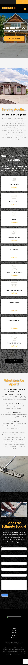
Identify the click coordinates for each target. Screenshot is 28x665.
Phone (3, 567)
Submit (4, 595)
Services (14, 633)
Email (3, 561)
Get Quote (22, 2)
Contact (14, 637)
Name (3, 546)
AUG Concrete (9, 642)
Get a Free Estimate (14, 39)
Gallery (14, 635)
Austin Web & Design (16, 644)
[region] (14, 35)
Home (14, 628)
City (2, 573)
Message (4, 579)
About (14, 630)
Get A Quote (14, 361)
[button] (25, 8)
